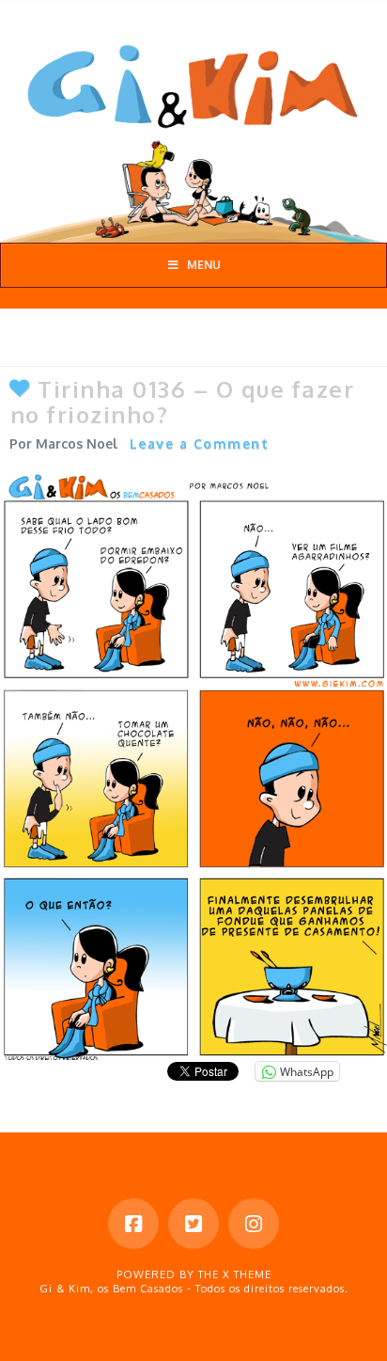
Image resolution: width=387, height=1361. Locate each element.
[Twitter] (193, 1223)
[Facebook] (133, 1223)
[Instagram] (253, 1223)
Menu (204, 265)
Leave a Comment (200, 443)
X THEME (247, 1274)
